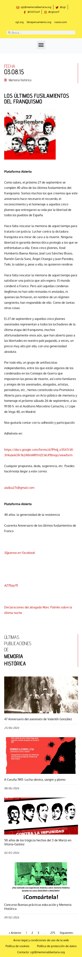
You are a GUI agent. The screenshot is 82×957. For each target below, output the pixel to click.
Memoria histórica (20, 80)
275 (52, 933)
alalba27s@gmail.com (19, 488)
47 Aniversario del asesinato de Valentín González (38, 719)
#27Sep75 (11, 585)
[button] (41, 45)
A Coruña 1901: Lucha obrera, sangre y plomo (34, 779)
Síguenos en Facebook (19, 553)
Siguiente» (66, 933)
